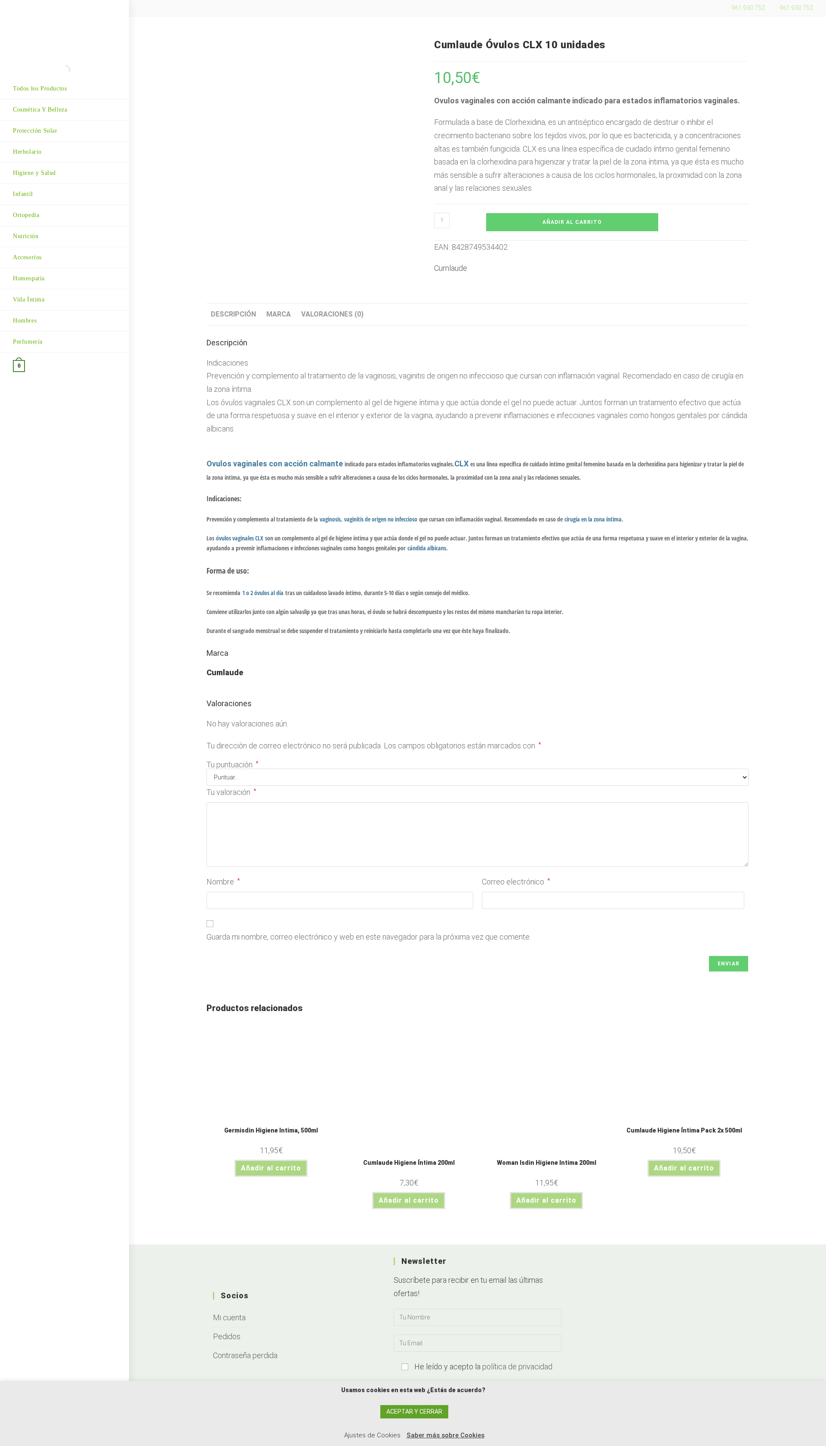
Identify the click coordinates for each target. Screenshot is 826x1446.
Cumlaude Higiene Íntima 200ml (409, 1162)
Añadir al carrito (572, 222)
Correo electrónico (516, 881)
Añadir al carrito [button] (271, 1168)
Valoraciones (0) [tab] (332, 314)
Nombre (223, 881)
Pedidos (226, 1336)
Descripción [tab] (233, 314)
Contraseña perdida (245, 1355)
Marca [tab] (278, 314)
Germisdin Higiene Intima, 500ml (271, 1130)
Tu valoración (231, 792)
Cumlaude (450, 268)
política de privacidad (517, 1366)
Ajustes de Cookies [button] (372, 1435)
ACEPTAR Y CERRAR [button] (414, 1411)
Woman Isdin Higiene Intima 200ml (546, 1162)
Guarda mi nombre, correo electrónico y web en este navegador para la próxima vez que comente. (368, 936)
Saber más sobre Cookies (445, 1435)
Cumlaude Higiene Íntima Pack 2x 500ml (684, 1130)
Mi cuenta (229, 1317)
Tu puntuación (232, 765)
